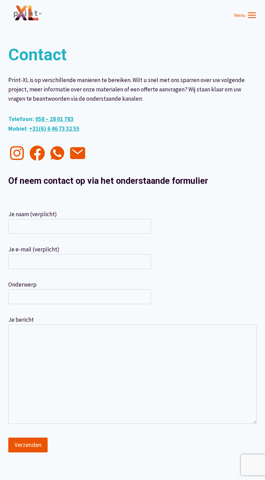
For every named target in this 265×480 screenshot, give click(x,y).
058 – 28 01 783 (54, 119)
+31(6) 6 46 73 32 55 (54, 128)
